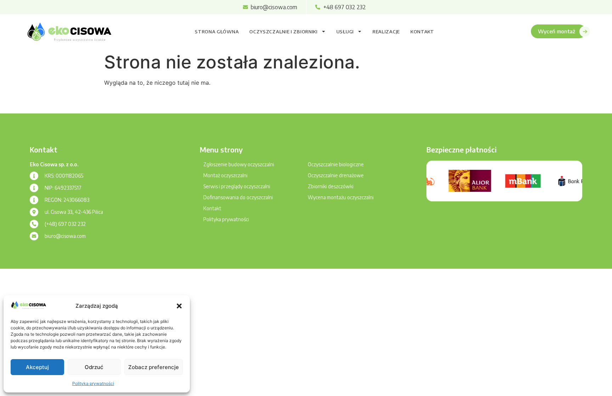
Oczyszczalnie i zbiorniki (283, 31)
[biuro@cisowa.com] (34, 236)
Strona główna (217, 31)
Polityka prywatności (93, 383)
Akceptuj (37, 367)
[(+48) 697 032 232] (34, 224)
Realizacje (386, 31)
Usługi (345, 31)
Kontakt (422, 31)
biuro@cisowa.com (65, 236)
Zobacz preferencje (153, 367)
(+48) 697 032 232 (65, 224)
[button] (179, 305)
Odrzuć (94, 367)
